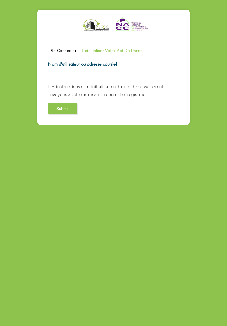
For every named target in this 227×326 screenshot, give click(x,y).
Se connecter (63, 50)
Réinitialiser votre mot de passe (113, 51)
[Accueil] (113, 18)
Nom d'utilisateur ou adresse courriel (82, 64)
